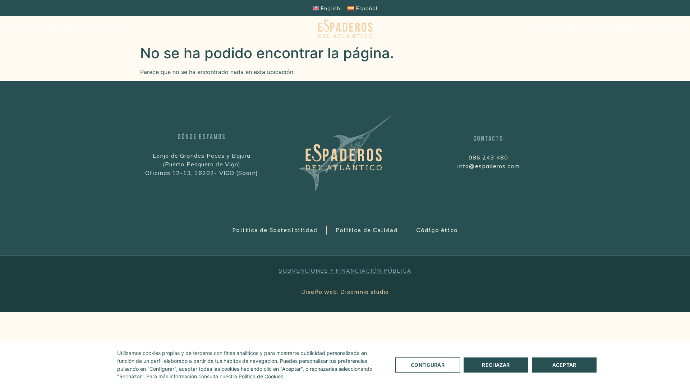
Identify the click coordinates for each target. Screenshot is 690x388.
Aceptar (564, 365)
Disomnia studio (364, 291)
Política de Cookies (261, 376)
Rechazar (496, 365)
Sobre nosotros (109, 27)
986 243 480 (488, 157)
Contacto (665, 27)
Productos (57, 27)
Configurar (427, 365)
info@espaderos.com (488, 166)
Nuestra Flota (561, 27)
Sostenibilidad (616, 27)
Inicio (19, 27)
